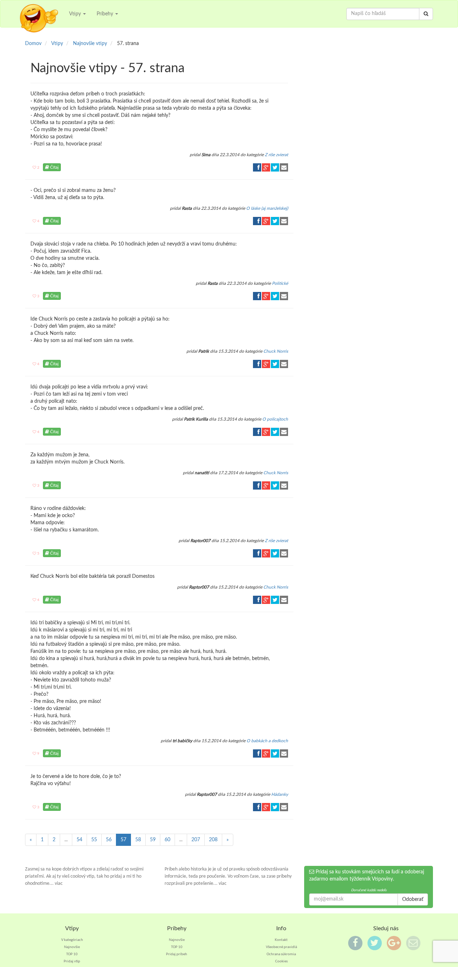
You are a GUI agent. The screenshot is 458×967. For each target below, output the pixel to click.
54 (79, 839)
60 (167, 839)
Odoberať (412, 899)
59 (153, 839)
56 (109, 839)
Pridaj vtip (72, 961)
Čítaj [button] (54, 167)
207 (195, 839)
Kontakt (281, 940)
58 (138, 839)
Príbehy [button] (105, 13)
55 (94, 839)
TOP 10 (72, 954)
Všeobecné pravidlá (281, 947)
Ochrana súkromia (281, 954)
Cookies (281, 961)
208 (213, 839)
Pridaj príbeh (176, 954)
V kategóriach (72, 940)
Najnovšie (72, 947)
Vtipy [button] (75, 13)
